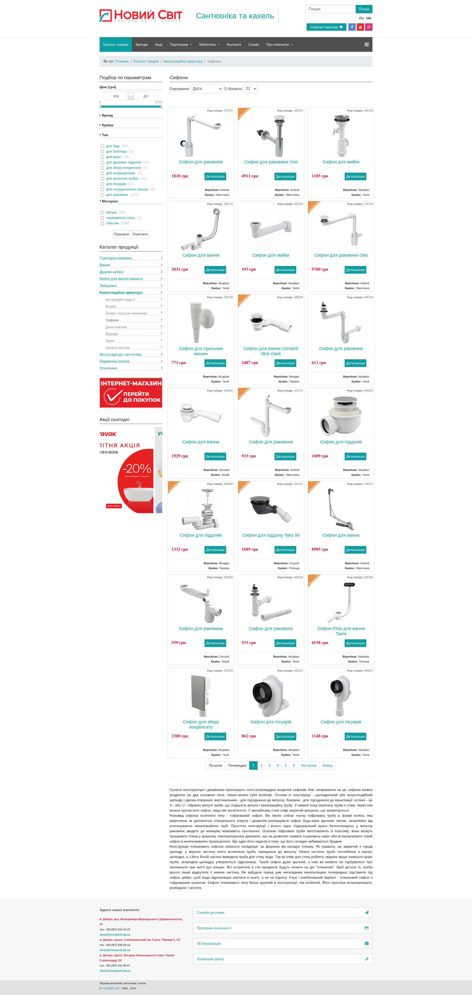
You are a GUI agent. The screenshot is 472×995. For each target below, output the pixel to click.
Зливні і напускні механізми (126, 313)
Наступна (308, 765)
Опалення (108, 368)
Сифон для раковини (201, 161)
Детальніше (215, 176)
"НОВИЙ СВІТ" (112, 988)
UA (368, 18)
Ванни (105, 265)
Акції (158, 44)
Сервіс (254, 44)
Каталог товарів (115, 44)
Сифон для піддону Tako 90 (271, 535)
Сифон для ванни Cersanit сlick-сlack (271, 351)
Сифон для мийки (341, 161)
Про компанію (277, 44)
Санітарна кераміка (116, 258)
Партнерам (179, 44)
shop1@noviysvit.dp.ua (115, 970)
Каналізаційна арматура (121, 292)
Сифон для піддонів (341, 441)
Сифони (112, 320)
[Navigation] (367, 44)
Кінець (328, 765)
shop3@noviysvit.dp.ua (115, 934)
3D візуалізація (209, 943)
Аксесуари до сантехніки (121, 354)
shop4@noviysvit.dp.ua (115, 950)
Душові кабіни (111, 272)
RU (361, 18)
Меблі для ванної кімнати (121, 279)
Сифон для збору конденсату (201, 724)
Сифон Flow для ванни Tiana (341, 631)
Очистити (140, 234)
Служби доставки (210, 912)
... (131, 96)
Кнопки (111, 306)
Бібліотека (207, 44)
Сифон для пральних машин (201, 351)
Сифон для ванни (200, 255)
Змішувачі (108, 285)
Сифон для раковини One (271, 161)
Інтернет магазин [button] (324, 27)
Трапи (110, 340)
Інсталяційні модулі (120, 299)
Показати (121, 234)
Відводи (112, 333)
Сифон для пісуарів (271, 721)
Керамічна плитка (114, 361)
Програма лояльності (214, 928)
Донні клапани (116, 326)
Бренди (142, 44)
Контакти (234, 44)
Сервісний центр (210, 959)
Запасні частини (118, 347)
